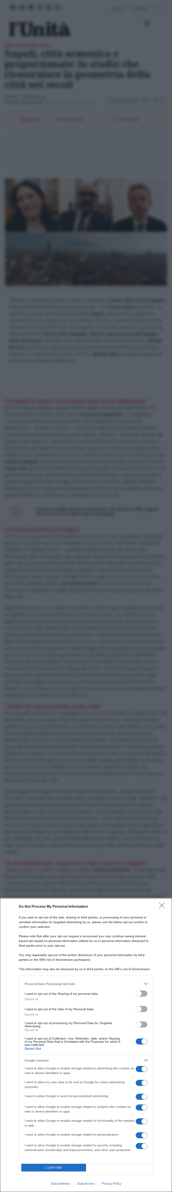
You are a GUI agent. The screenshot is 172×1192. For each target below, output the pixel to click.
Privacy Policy (111, 1183)
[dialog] (86, 1045)
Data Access (86, 1183)
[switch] (141, 994)
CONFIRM (53, 1167)
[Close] (163, 907)
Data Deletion (60, 1183)
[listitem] (86, 983)
